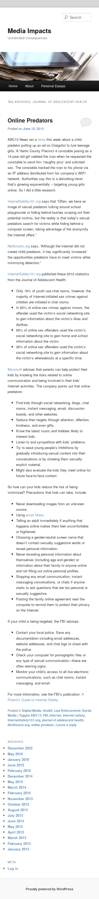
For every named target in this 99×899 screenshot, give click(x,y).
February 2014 (19, 792)
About (29, 86)
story (41, 139)
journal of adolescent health (62, 720)
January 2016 (18, 759)
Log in (13, 868)
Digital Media (31, 710)
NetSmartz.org (19, 245)
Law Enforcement (67, 710)
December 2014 (20, 776)
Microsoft (15, 369)
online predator (42, 724)
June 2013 (16, 820)
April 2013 (16, 832)
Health (48, 710)
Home (13, 86)
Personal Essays (53, 86)
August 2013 (18, 809)
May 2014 (15, 781)
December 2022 (20, 747)
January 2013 (18, 849)
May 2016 (15, 753)
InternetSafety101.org (24, 201)
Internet (55, 715)
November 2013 (20, 798)
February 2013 (19, 843)
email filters (35, 514)
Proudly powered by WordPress (49, 889)
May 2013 (15, 826)
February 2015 (19, 770)
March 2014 (17, 787)
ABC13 (36, 715)
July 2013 (15, 815)
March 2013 (17, 837)
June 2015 (16, 764)
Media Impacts (29, 30)
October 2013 (18, 804)
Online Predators (30, 120)
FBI (45, 715)
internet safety (74, 715)
